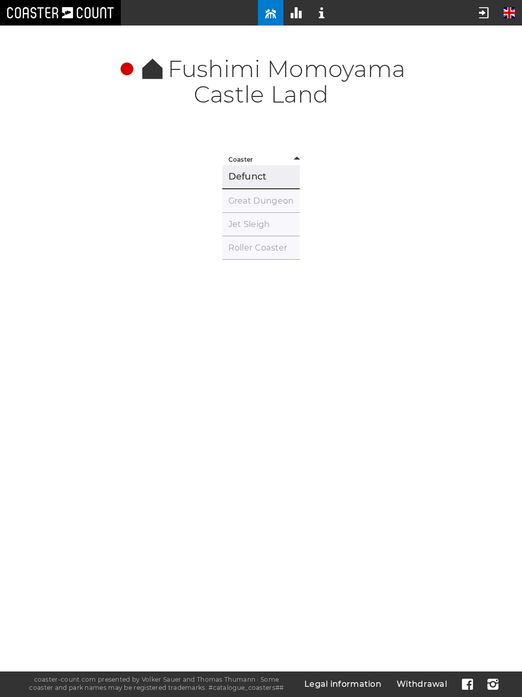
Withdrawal (422, 684)
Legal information (342, 684)
